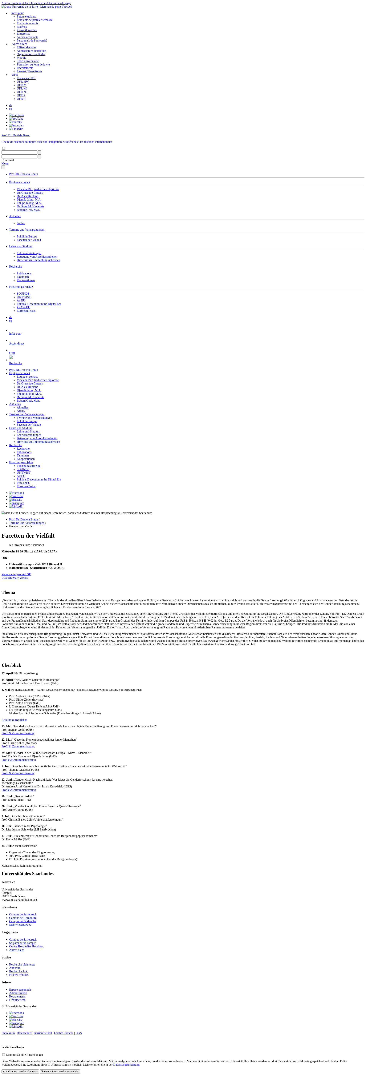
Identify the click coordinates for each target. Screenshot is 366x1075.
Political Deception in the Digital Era (39, 303)
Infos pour (17, 13)
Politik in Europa (27, 236)
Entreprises (23, 33)
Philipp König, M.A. (29, 203)
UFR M (21, 85)
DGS (78, 1033)
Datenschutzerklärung (126, 1064)
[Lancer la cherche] (39, 152)
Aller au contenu (12, 3)
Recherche (15, 266)
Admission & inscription (31, 50)
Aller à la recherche (34, 3)
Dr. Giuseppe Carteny (30, 192)
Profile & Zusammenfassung (19, 759)
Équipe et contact (19, 182)
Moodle (21, 57)
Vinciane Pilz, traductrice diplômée (38, 189)
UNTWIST (24, 297)
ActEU (21, 300)
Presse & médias (27, 30)
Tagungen (23, 276)
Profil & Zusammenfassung (18, 733)
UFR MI (22, 88)
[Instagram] (16, 125)
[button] (8, 160)
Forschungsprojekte (21, 286)
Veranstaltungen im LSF (16, 574)
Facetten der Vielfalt (29, 239)
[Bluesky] (15, 122)
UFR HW (23, 81)
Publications (24, 273)
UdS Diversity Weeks (15, 577)
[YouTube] (16, 118)
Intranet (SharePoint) (29, 71)
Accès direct (19, 44)
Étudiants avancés (27, 23)
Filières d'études (26, 47)
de (10, 105)
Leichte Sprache (63, 1033)
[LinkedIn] (16, 128)
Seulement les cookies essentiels (59, 1071)
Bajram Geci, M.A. (28, 209)
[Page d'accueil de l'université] (37, 6)
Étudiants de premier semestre (35, 20)
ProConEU (23, 307)
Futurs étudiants (26, 16)
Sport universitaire (28, 61)
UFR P (21, 95)
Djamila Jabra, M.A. (29, 199)
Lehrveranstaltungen (29, 253)
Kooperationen (26, 280)
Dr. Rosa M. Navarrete (30, 206)
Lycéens (22, 26)
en (10, 108)
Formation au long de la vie (33, 64)
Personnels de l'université (32, 40)
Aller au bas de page (58, 3)
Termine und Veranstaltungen (26, 229)
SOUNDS (23, 293)
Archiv (21, 223)
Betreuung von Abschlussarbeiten (37, 256)
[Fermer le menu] (3, 167)
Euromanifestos (26, 310)
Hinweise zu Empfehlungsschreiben (38, 260)
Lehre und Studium (20, 246)
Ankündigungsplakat (14, 719)
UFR (15, 74)
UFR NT (22, 92)
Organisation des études (31, 54)
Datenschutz (24, 1033)
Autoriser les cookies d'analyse (20, 1071)
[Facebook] (16, 115)
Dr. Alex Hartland (27, 196)
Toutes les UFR (26, 78)
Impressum (8, 1033)
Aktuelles (15, 216)
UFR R (21, 98)
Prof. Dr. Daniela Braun (23, 174)
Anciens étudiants (27, 37)
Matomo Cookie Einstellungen (24, 1054)
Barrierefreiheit (43, 1033)
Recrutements (25, 68)
